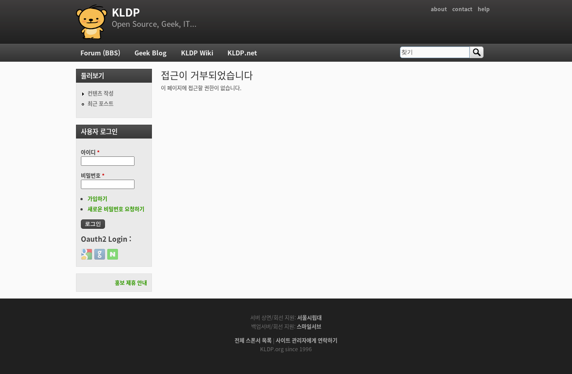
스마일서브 (309, 326)
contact (462, 9)
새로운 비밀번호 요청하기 (116, 209)
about (439, 9)
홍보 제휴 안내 (131, 282)
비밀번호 (93, 175)
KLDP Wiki (197, 52)
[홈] (91, 21)
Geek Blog (151, 52)
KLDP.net (242, 52)
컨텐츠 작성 (101, 93)
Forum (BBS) (100, 52)
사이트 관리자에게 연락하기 (306, 340)
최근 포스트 (101, 103)
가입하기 (97, 198)
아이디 (90, 152)
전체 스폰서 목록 (253, 340)
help (484, 9)
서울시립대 (309, 317)
